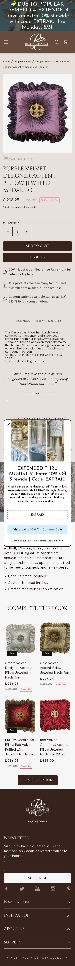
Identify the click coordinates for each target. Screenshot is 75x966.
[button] (37, 514)
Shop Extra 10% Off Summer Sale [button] (37, 529)
